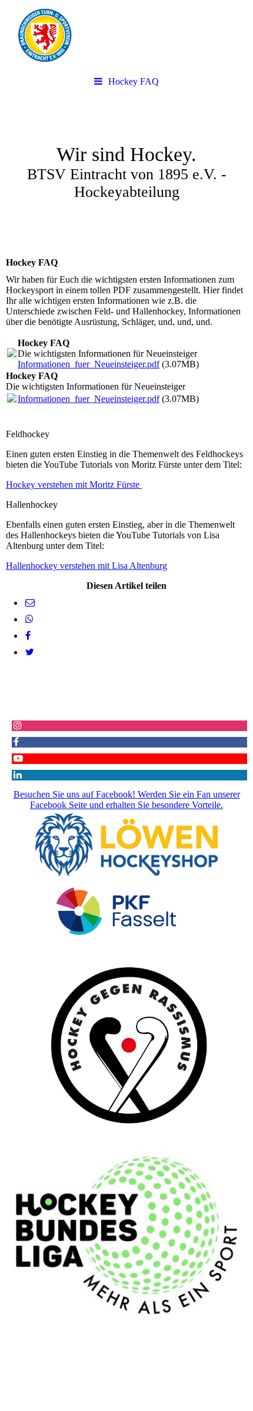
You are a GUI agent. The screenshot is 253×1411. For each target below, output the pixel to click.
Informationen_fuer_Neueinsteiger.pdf (88, 364)
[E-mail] (29, 603)
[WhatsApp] (29, 619)
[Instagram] (17, 725)
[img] (126, 35)
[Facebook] (27, 636)
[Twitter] (29, 652)
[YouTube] (17, 758)
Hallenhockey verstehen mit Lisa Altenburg (86, 566)
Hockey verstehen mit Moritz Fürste (74, 485)
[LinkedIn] (17, 775)
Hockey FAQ (133, 81)
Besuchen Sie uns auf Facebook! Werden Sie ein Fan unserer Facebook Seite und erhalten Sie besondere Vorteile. (127, 799)
